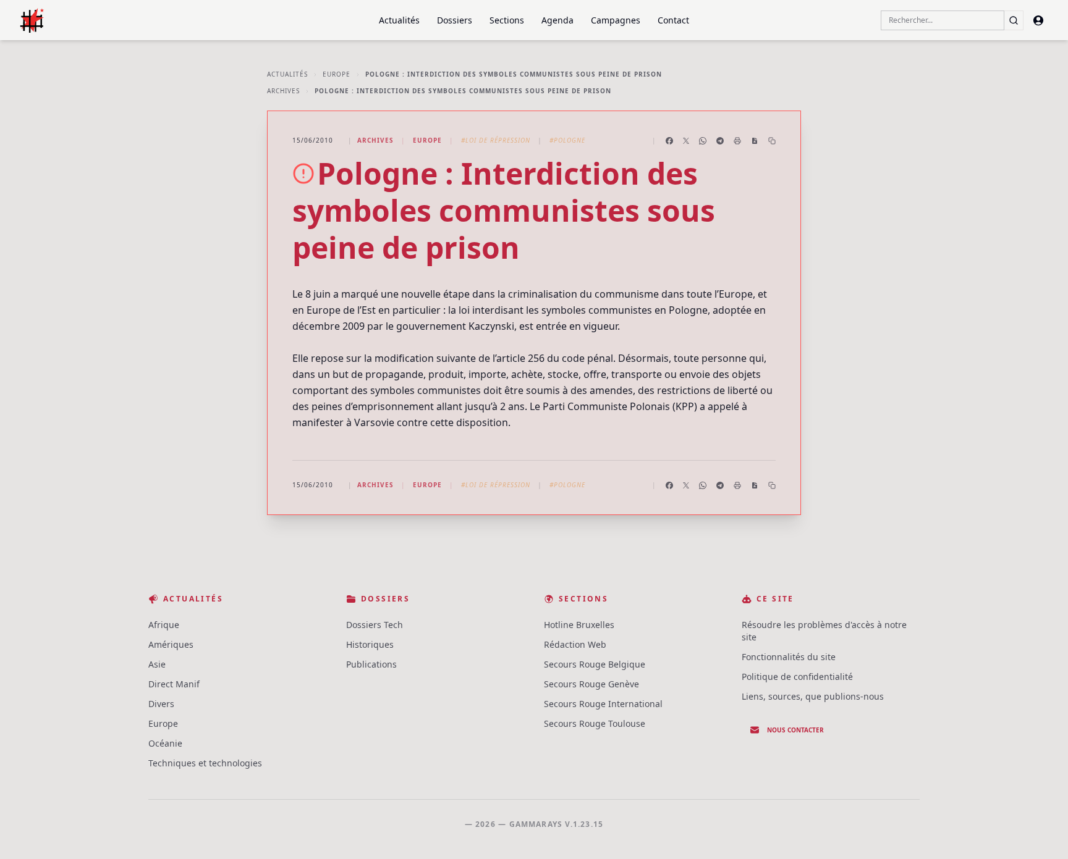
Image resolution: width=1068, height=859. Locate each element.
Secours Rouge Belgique (594, 664)
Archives (283, 90)
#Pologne (567, 140)
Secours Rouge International (603, 704)
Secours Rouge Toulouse (594, 723)
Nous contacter (795, 730)
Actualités (399, 20)
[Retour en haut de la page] (1040, 831)
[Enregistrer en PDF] (754, 141)
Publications (371, 664)
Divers (161, 704)
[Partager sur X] (686, 141)
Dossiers (454, 20)
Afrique (163, 625)
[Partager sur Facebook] (669, 141)
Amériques (170, 644)
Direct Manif (174, 684)
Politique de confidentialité (797, 676)
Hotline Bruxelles (579, 625)
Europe (336, 74)
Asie (157, 664)
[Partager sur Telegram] (720, 141)
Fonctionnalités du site (789, 657)
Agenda (557, 20)
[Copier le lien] (772, 141)
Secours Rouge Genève (591, 684)
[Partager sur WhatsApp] (702, 141)
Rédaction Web (575, 644)
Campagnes (615, 20)
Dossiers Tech (374, 625)
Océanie (165, 743)
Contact (673, 20)
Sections (507, 20)
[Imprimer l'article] (737, 141)
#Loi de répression (495, 140)
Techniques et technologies (205, 763)
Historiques (370, 644)
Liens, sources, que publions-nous (813, 696)
